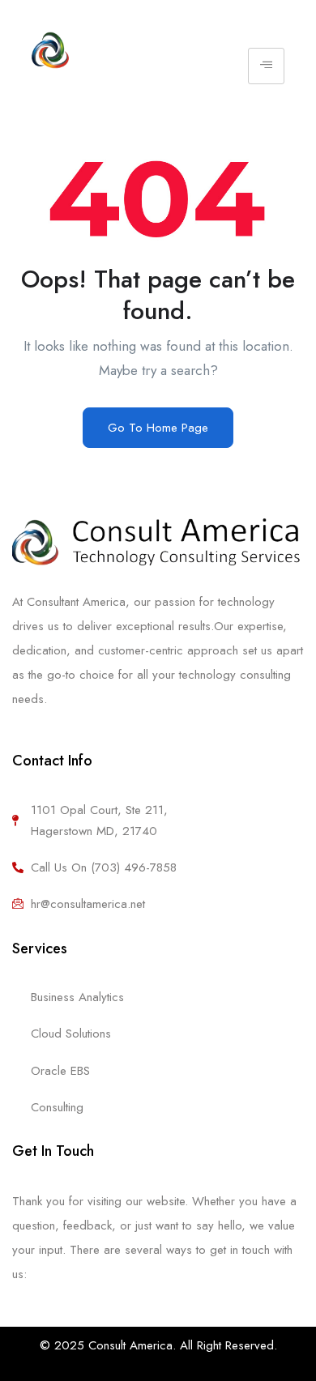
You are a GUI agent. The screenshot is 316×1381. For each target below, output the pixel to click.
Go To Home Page (158, 428)
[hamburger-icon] (266, 65)
